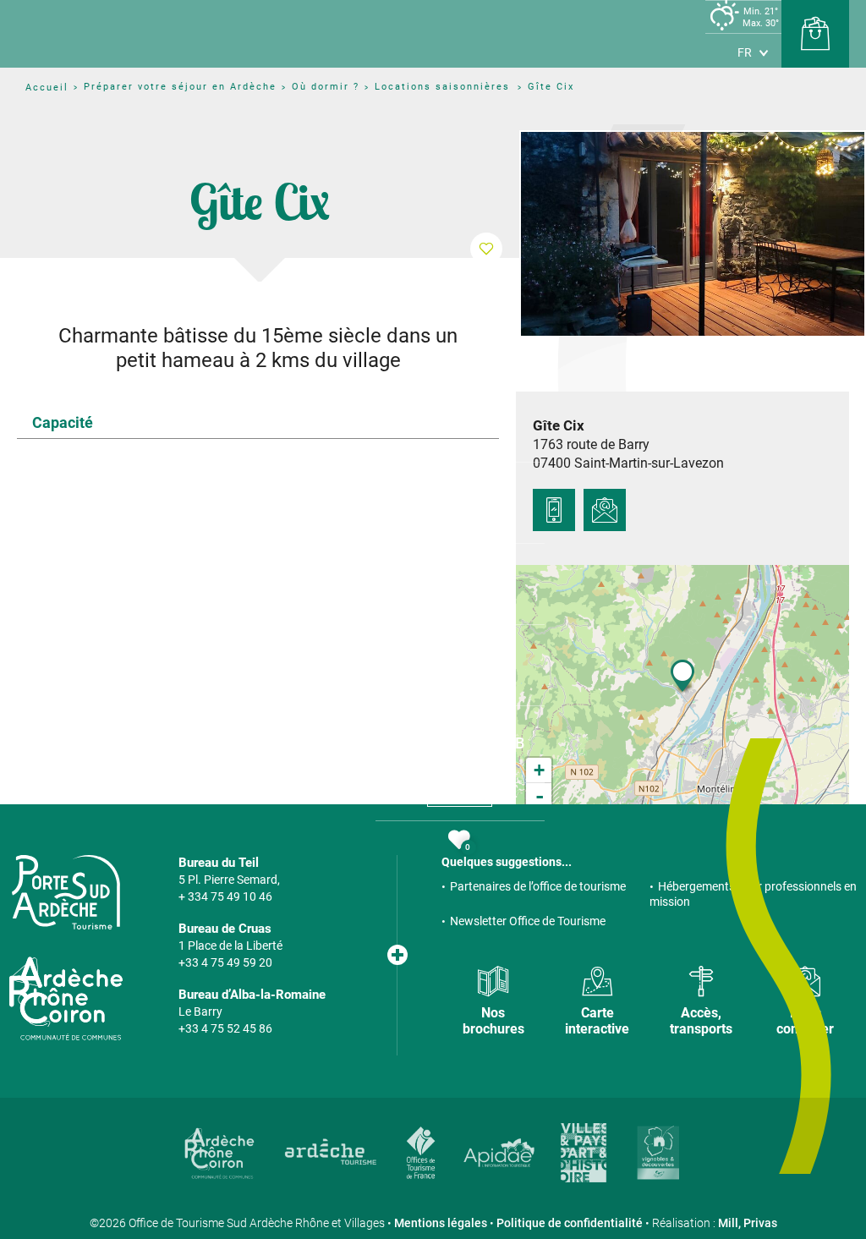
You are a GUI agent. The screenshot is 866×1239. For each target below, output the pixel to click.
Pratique (460, 662)
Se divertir (460, 580)
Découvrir (431, 418)
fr (744, 52)
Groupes (459, 797)
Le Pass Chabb (459, 743)
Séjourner (460, 499)
